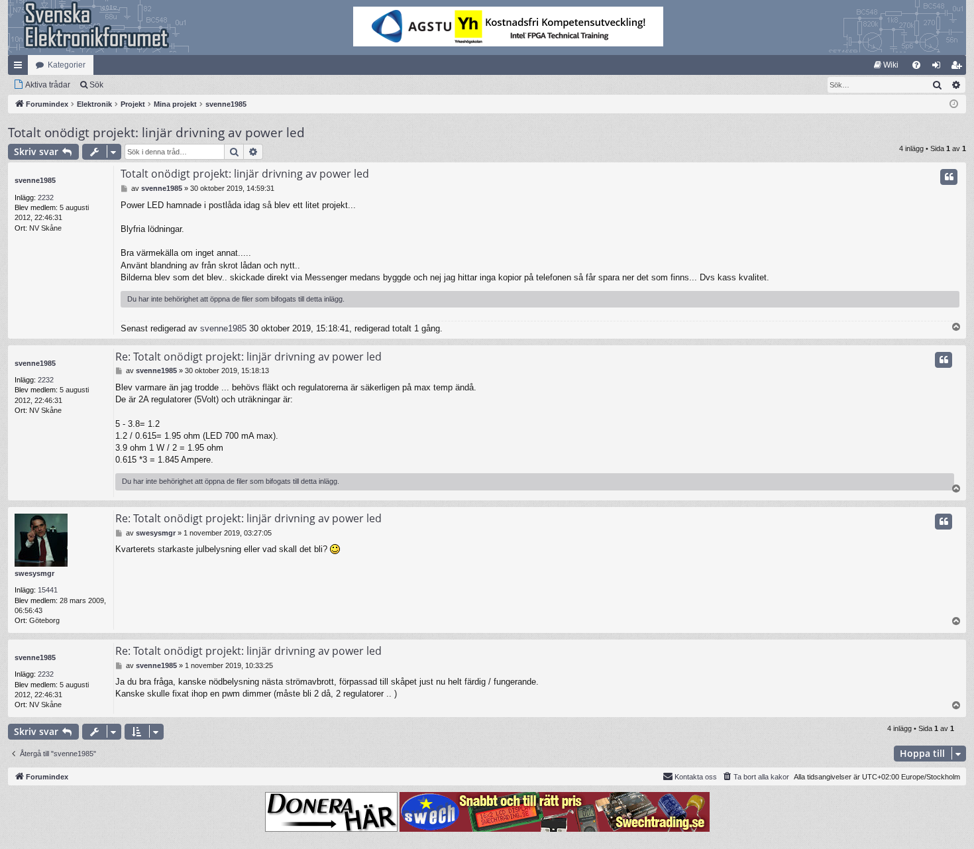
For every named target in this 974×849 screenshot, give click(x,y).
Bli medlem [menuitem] (958, 67)
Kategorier (66, 65)
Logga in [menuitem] (939, 67)
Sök (96, 84)
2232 (46, 197)
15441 (48, 590)
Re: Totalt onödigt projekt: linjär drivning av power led (248, 356)
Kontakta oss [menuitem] (696, 777)
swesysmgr (34, 573)
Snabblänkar (20, 67)
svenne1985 (35, 180)
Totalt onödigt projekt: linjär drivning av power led (156, 132)
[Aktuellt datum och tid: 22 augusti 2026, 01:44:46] (953, 104)
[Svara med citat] (948, 177)
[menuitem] (886, 65)
